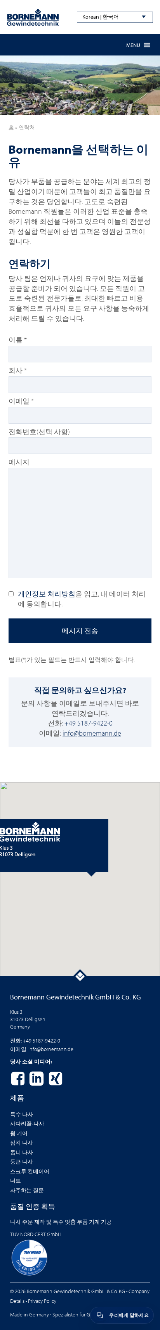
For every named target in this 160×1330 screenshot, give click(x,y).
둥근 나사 (21, 1161)
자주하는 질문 (27, 1190)
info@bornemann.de (92, 733)
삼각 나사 (21, 1142)
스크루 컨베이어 (29, 1171)
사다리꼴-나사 (27, 1123)
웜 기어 (19, 1133)
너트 (15, 1180)
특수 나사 (21, 1114)
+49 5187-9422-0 (88, 723)
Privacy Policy (42, 1300)
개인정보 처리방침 (46, 593)
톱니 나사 (21, 1152)
